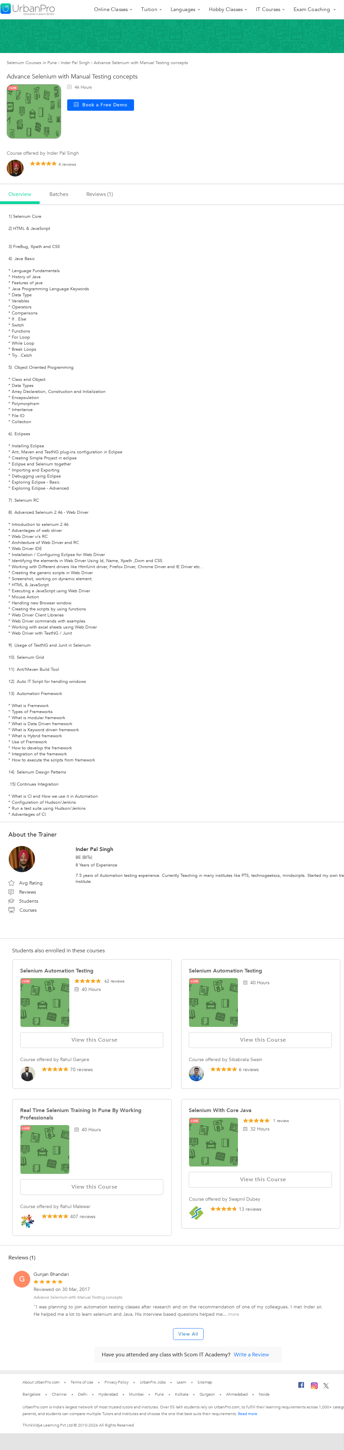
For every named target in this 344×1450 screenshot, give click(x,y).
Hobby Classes (226, 9)
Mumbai (136, 1394)
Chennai (59, 1394)
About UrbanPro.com (41, 1382)
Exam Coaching (312, 9)
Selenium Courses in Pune (32, 63)
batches (58, 194)
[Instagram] (314, 1388)
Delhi (83, 1394)
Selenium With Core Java (220, 1110)
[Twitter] (326, 1387)
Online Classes (111, 9)
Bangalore (32, 1394)
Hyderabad (108, 1394)
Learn (182, 1382)
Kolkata (181, 1394)
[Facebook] (301, 1387)
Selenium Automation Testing (56, 970)
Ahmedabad (237, 1394)
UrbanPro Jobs (153, 1382)
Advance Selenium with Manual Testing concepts (78, 1297)
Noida (264, 1394)
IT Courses (268, 9)
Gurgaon (207, 1394)
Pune (159, 1394)
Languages (183, 9)
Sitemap (205, 1382)
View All (188, 1334)
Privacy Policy (116, 1382)
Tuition (149, 9)
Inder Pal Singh (75, 63)
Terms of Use (82, 1382)
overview (19, 194)
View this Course (95, 1040)
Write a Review (251, 1354)
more (233, 1314)
